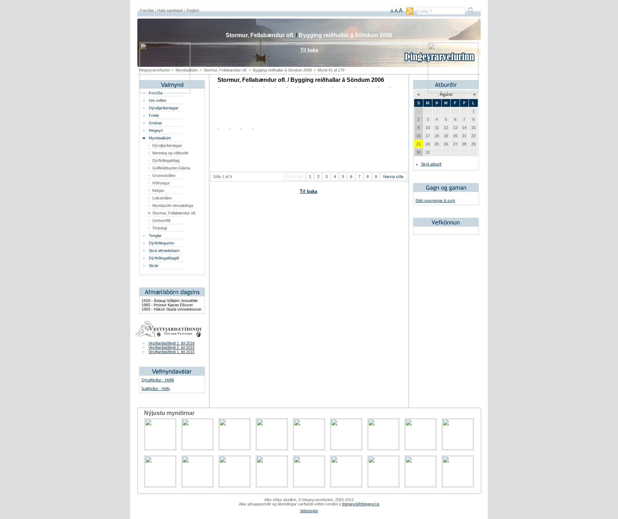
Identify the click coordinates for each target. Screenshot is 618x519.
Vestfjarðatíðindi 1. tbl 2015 (171, 352)
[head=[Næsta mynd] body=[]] (453, 91)
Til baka (308, 191)
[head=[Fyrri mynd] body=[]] (165, 91)
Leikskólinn (162, 198)
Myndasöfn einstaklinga (172, 205)
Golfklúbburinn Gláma (171, 168)
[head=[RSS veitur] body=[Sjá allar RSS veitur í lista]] (409, 13)
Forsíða (146, 10)
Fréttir (154, 115)
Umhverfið (161, 220)
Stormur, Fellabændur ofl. (174, 213)
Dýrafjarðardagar (163, 108)
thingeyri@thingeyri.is (360, 504)
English (193, 10)
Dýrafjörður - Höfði (158, 380)
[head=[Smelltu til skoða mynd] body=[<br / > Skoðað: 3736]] (252, 128)
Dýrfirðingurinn (161, 243)
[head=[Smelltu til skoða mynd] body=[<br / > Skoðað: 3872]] (218, 128)
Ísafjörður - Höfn (156, 388)
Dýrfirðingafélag (166, 160)
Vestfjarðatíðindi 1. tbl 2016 (171, 343)
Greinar (155, 123)
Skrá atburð (431, 164)
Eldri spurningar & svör (435, 200)
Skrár (153, 265)
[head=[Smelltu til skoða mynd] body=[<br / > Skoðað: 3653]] (241, 128)
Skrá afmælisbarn (164, 250)
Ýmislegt (159, 228)
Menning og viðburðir (170, 153)
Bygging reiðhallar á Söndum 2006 (345, 35)
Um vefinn (157, 100)
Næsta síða (393, 176)
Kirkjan (158, 190)
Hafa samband (170, 10)
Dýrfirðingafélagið (164, 258)
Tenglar (155, 235)
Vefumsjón (309, 511)
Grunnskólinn (164, 175)
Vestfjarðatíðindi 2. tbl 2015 (171, 347)
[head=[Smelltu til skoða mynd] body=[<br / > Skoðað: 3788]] (229, 128)
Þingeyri (156, 130)
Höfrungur (161, 183)
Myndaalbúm (160, 138)
